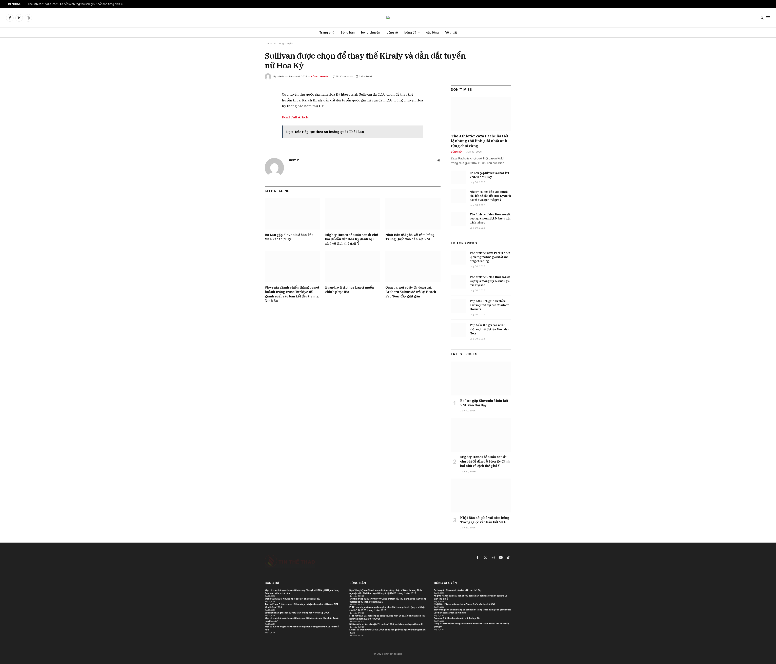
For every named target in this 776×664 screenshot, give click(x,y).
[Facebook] (250, 104)
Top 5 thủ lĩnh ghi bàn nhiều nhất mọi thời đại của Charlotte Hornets (489, 305)
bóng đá (410, 32)
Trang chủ (326, 32)
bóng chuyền (370, 32)
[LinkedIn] (250, 123)
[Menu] (768, 17)
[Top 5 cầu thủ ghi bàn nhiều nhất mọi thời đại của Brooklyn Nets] (458, 329)
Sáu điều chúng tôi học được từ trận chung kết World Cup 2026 (297, 612)
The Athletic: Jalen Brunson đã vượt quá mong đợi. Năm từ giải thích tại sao (490, 218)
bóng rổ (392, 32)
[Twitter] (250, 114)
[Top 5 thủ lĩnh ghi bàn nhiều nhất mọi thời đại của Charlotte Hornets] (458, 305)
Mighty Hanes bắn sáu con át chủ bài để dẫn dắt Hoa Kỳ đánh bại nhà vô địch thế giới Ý (351, 239)
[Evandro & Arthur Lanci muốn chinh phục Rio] (352, 266)
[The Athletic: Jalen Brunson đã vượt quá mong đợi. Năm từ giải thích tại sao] (458, 219)
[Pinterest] (250, 132)
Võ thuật (451, 32)
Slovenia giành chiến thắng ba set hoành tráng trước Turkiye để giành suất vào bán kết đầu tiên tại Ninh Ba (292, 293)
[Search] (762, 17)
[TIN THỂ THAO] (388, 17)
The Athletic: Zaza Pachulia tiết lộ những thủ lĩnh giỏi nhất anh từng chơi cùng (77, 4)
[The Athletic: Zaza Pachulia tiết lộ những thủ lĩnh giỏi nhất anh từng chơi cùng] (481, 114)
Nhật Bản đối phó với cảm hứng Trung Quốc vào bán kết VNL (409, 237)
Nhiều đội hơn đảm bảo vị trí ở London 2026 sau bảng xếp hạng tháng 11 (386, 624)
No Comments (344, 76)
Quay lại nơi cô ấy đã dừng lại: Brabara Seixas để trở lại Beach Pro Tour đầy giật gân (410, 291)
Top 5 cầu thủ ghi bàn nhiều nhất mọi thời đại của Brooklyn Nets (489, 329)
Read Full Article (295, 117)
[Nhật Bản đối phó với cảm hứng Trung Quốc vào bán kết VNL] (413, 213)
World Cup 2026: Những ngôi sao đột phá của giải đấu (292, 599)
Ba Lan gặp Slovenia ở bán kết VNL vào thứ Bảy (289, 237)
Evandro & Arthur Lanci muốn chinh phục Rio (349, 289)
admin (280, 76)
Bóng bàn (348, 32)
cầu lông (432, 32)
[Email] (250, 141)
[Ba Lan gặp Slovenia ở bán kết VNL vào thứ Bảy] (292, 213)
